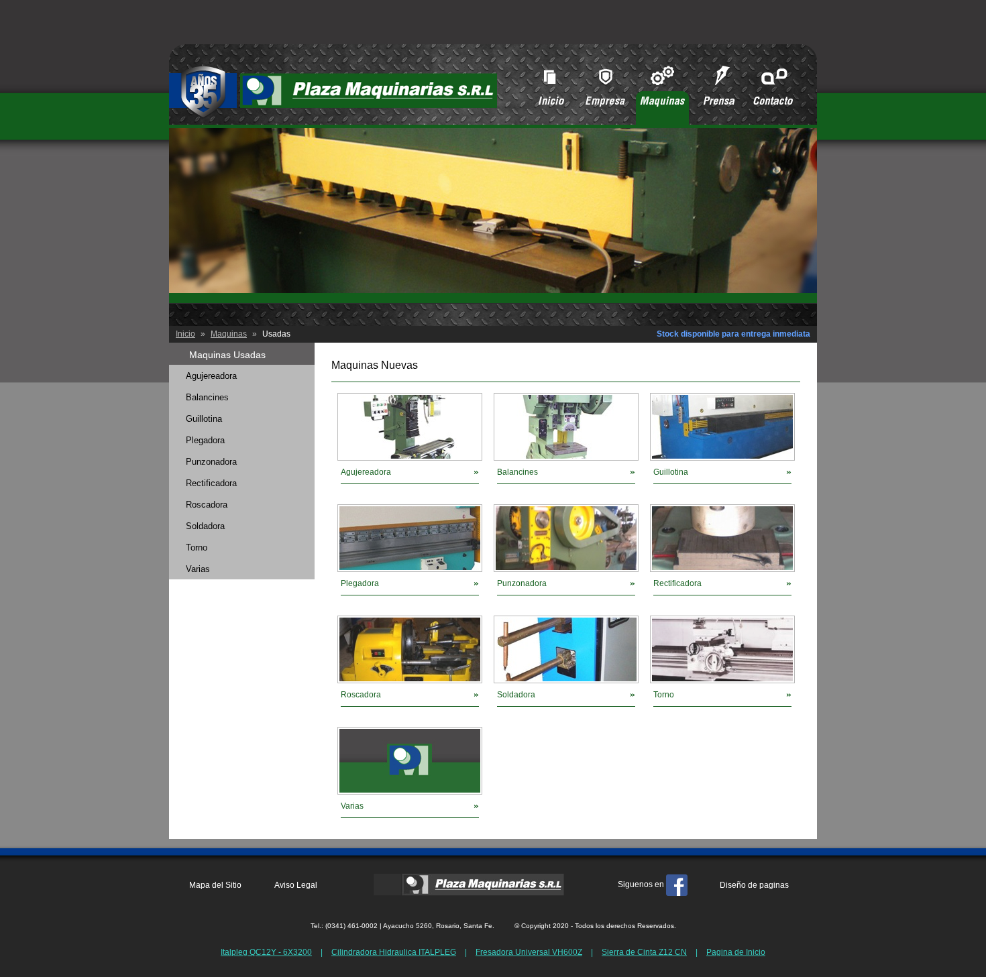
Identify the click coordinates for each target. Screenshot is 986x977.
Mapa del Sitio (215, 885)
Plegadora (360, 583)
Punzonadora (522, 583)
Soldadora (516, 694)
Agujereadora (366, 472)
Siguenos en (642, 884)
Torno (663, 694)
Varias (352, 806)
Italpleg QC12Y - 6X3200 (266, 952)
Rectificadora (677, 583)
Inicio (185, 334)
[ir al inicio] (333, 115)
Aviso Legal (295, 885)
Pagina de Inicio (735, 952)
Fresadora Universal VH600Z (529, 952)
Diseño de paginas (754, 885)
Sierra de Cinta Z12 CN (644, 952)
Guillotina (670, 472)
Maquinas (229, 334)
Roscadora (361, 694)
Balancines (517, 472)
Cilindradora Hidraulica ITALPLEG (393, 952)
